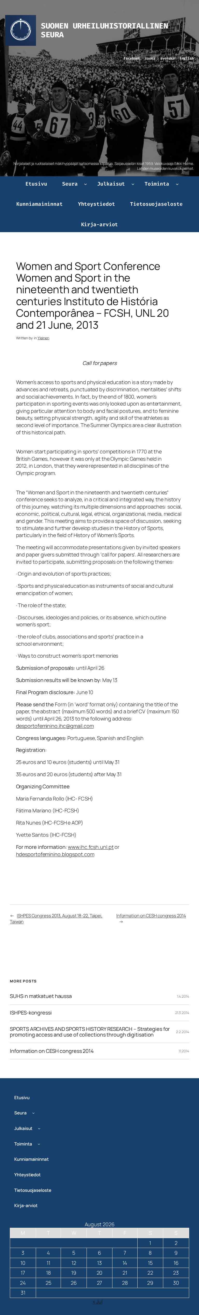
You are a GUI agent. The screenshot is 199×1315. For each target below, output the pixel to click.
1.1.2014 (184, 1050)
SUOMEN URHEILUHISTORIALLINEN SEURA (104, 30)
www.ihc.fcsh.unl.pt (90, 846)
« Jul (98, 1301)
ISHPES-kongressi (31, 1013)
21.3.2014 (182, 1012)
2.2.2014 (182, 1031)
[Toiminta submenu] (177, 184)
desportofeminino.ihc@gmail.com (55, 725)
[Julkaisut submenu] (132, 184)
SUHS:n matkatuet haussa (41, 996)
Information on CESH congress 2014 (151, 916)
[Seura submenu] (85, 184)
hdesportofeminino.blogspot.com (55, 854)
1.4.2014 (183, 996)
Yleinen (43, 337)
